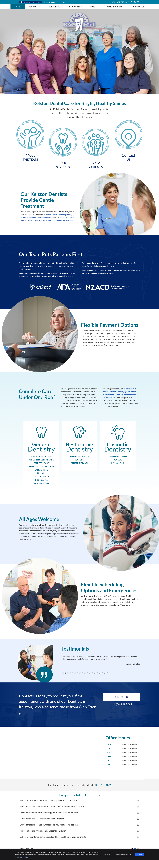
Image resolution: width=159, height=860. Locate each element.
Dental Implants (79, 463)
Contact (128, 157)
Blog (92, 7)
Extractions (41, 470)
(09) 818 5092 (123, 2)
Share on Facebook (135, 849)
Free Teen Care (41, 463)
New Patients (75, 7)
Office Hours (49, 2)
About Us (33, 7)
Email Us (61, 2)
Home (17, 7)
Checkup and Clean (41, 456)
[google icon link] (20, 713)
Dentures (80, 460)
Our (63, 165)
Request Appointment (31, 2)
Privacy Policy (23, 857)
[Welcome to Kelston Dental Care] (79, 32)
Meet (30, 157)
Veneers (117, 460)
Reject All (107, 854)
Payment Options (114, 7)
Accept (140, 854)
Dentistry (41, 447)
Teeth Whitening (118, 456)
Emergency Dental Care (41, 466)
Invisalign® (117, 463)
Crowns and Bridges (80, 456)
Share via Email (138, 849)
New (96, 165)
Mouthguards (41, 476)
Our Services (55, 7)
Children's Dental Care (41, 460)
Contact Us (138, 7)
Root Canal (41, 480)
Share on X (132, 849)
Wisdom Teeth (41, 483)
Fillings (41, 473)
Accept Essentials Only (124, 854)
